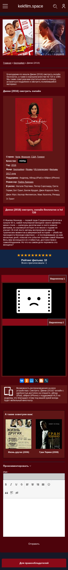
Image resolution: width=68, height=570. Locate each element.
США (33, 157)
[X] (36, 381)
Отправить (34, 544)
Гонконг (41, 157)
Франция (25, 157)
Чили (17, 157)
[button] (5, 484)
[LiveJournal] (46, 381)
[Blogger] (41, 381)
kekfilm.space (30, 6)
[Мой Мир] (31, 381)
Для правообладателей (34, 563)
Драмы (29, 169)
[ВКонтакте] (22, 381)
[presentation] (6, 484)
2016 (13, 165)
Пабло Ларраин (25, 182)
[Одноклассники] (27, 381)
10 (50, 255)
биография (18, 169)
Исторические (41, 169)
